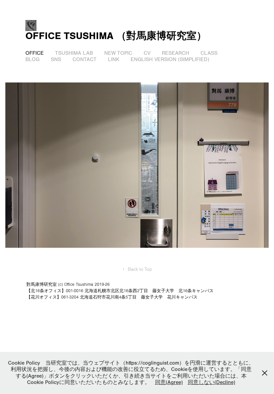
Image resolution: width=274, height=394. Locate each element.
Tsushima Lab (74, 53)
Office (34, 53)
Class (209, 53)
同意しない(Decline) (211, 382)
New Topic (118, 53)
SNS (56, 59)
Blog (32, 59)
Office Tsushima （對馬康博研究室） (116, 36)
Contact (85, 59)
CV (147, 53)
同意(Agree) (169, 382)
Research (175, 53)
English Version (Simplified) (170, 59)
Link (113, 59)
